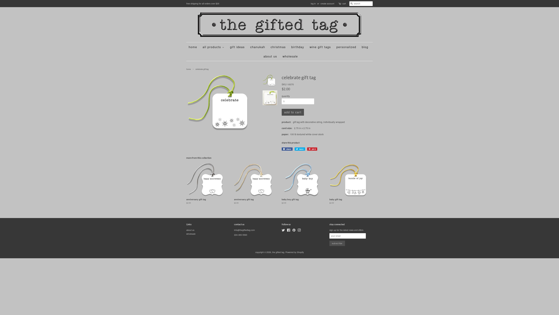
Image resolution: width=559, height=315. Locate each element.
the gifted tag (278, 252)
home (193, 47)
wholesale (290, 56)
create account (327, 3)
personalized (346, 47)
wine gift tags (320, 47)
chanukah (257, 47)
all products (212, 47)
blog (365, 47)
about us (270, 56)
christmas (278, 47)
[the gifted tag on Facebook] (288, 230)
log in (313, 3)
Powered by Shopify (294, 252)
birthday (297, 47)
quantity (286, 96)
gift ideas (237, 47)
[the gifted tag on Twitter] (283, 230)
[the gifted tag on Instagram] (299, 230)
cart (344, 3)
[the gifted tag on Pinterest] (294, 230)
